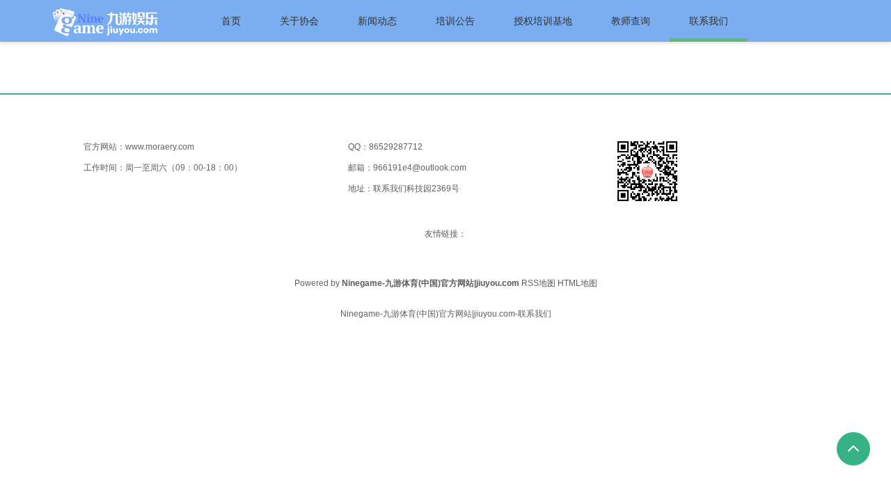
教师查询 (630, 20)
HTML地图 (577, 283)
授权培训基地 (543, 20)
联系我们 (708, 20)
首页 (231, 20)
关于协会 (299, 20)
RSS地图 (538, 283)
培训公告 (455, 20)
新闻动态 (377, 20)
